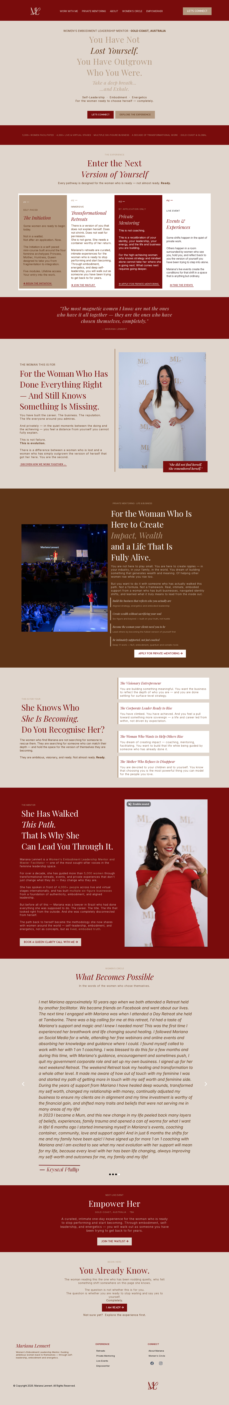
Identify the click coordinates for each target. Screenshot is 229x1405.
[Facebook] (152, 1363)
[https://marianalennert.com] (182, 1385)
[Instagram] (160, 1363)
